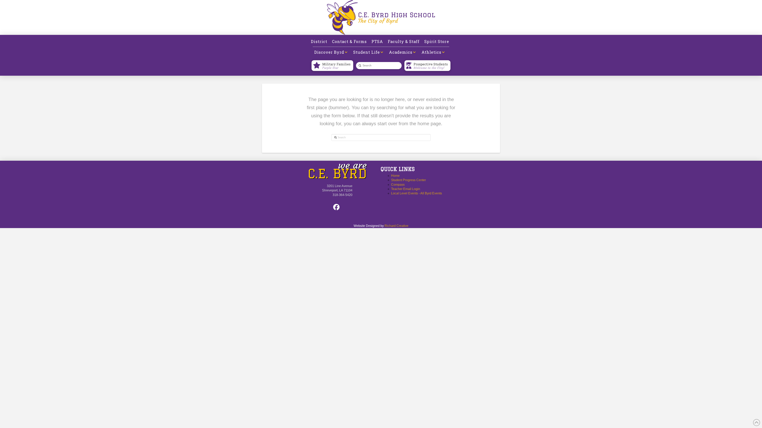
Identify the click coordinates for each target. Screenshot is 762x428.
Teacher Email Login (405, 189)
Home (395, 175)
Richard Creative (396, 225)
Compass (398, 184)
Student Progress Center (408, 180)
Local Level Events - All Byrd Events (416, 193)
